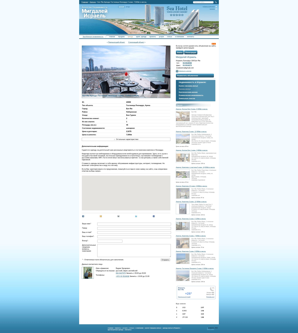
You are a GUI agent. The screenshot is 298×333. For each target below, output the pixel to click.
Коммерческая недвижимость (191, 95)
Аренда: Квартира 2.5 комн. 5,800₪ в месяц (191, 186)
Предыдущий (116, 42)
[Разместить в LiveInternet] (118, 216)
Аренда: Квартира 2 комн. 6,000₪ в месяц (191, 251)
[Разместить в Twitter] (136, 216)
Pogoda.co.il (210, 297)
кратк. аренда (141, 37)
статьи (169, 37)
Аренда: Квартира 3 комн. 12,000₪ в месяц (191, 202)
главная (112, 37)
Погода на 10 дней (184, 297)
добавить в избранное (209, 6)
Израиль (181, 288)
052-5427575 (121, 273)
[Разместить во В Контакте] (83, 216)
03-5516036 (187, 63)
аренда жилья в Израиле (171, 328)
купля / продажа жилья (153, 328)
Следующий (136, 42)
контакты (212, 9)
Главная (84, 2)
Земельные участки (187, 98)
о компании (179, 37)
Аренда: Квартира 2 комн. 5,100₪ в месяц (191, 219)
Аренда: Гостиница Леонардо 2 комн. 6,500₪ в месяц (195, 268)
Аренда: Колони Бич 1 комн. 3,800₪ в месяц (191, 150)
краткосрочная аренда (115, 330)
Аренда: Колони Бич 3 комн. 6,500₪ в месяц (191, 109)
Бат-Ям (181, 289)
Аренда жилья (185, 89)
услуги (161, 37)
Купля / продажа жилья (188, 86)
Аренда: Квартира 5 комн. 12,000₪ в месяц (191, 131)
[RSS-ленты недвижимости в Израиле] (214, 44)
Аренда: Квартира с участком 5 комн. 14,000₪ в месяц (195, 167)
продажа (121, 37)
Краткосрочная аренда (188, 92)
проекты (152, 37)
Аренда (93, 2)
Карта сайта (210, 329)
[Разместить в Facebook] (154, 216)
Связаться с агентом (185, 71)
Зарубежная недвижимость (93, 37)
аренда (130, 37)
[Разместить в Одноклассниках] (101, 216)
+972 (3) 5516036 (122, 276)
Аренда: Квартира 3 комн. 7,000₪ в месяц (191, 236)
